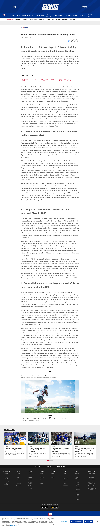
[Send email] (74, 41)
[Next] (61, 448)
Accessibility (6, 514)
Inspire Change (92, 512)
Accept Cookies (88, 521)
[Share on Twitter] (71, 41)
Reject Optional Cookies (76, 521)
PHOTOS (42, 504)
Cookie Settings (64, 521)
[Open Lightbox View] (50, 434)
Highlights (30, 510)
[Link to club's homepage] (4, 15)
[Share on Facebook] (68, 41)
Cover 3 (18, 510)
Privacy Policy (13, 525)
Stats (65, 514)
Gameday (42, 510)
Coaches (65, 509)
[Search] (66, 15)
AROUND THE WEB (91, 504)
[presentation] (95, 494)
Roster (65, 506)
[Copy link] (77, 40)
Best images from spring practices (35, 409)
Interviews (30, 512)
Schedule (53, 506)
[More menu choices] (64, 15)
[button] (50, 220)
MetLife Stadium (92, 506)
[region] (50, 521)
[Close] (97, 521)
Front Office (65, 511)
